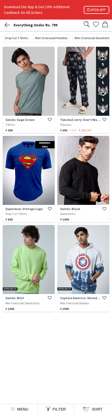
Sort (96, 409)
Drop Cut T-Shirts (16, 38)
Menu (22, 409)
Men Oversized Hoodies (51, 38)
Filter (58, 409)
